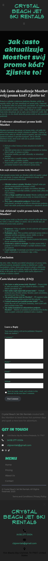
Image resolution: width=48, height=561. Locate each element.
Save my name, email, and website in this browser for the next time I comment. (22, 392)
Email (7, 372)
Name (7, 362)
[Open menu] (3, 5)
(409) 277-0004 (15, 440)
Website (7, 381)
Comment (9, 337)
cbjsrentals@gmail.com (19, 445)
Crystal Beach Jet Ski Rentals (27, 11)
